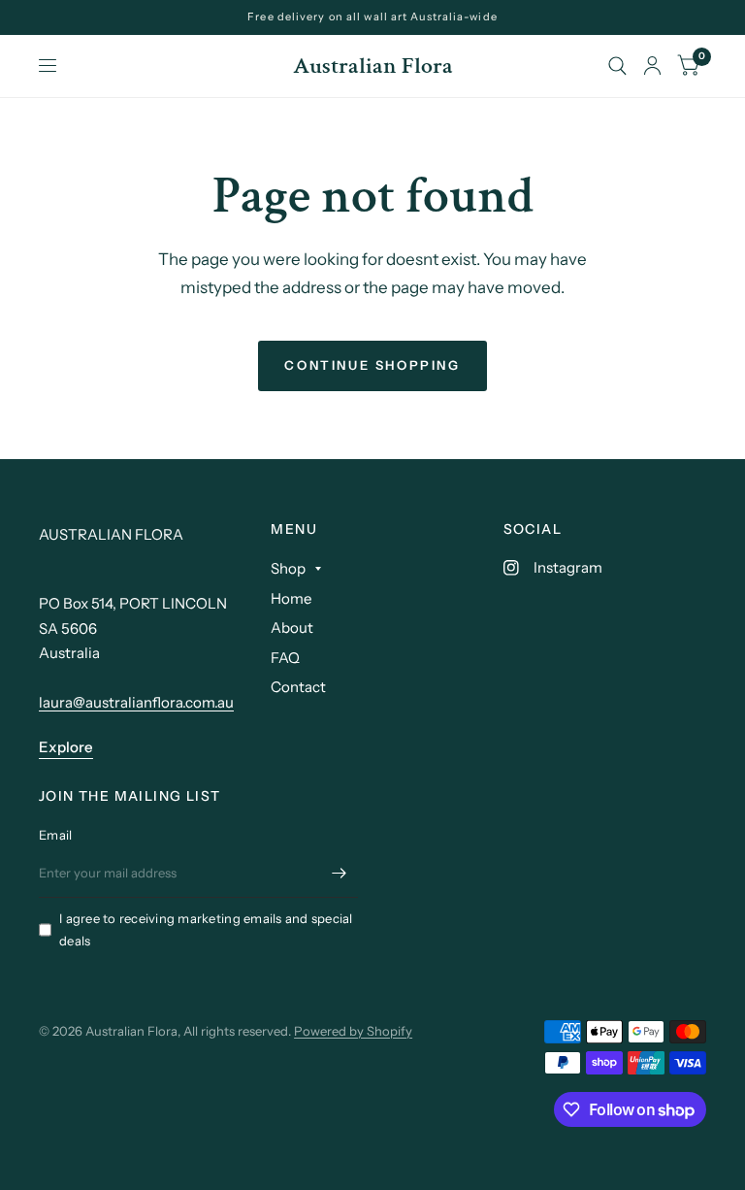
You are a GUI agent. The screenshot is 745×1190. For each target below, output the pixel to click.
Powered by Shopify (353, 1031)
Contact (298, 687)
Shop (288, 568)
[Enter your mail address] (338, 872)
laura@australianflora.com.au (136, 702)
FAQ (285, 657)
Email (55, 835)
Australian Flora (373, 66)
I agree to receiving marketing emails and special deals (206, 929)
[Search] (617, 66)
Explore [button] (66, 747)
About (292, 627)
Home (291, 598)
